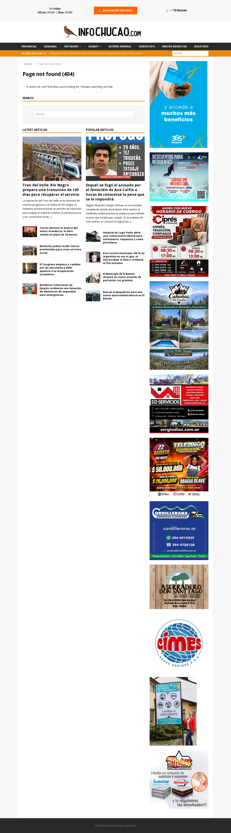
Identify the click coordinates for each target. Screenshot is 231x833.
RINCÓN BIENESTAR (174, 46)
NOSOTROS (201, 46)
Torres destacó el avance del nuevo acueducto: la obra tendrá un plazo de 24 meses (59, 231)
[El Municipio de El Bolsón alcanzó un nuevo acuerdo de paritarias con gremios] (93, 277)
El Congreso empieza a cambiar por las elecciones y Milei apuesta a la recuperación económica (60, 269)
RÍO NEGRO (71, 46)
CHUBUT (93, 46)
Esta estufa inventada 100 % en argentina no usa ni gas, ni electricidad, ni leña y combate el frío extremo (124, 258)
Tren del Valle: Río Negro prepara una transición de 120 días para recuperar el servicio (51, 190)
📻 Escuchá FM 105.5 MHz (115, 10)
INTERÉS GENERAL (120, 46)
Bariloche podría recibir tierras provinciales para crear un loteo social (60, 249)
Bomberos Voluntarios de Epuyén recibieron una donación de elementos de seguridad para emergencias (60, 290)
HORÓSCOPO (147, 46)
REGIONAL (50, 46)
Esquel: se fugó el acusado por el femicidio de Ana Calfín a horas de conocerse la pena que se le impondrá (115, 192)
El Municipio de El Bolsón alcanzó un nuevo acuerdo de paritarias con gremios (122, 277)
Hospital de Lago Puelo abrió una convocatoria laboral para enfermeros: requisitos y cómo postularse (123, 237)
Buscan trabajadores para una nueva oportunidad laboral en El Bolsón (123, 295)
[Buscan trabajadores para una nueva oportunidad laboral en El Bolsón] (93, 295)
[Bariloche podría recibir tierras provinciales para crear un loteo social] (30, 250)
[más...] (47, 217)
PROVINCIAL (29, 46)
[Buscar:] (190, 53)
